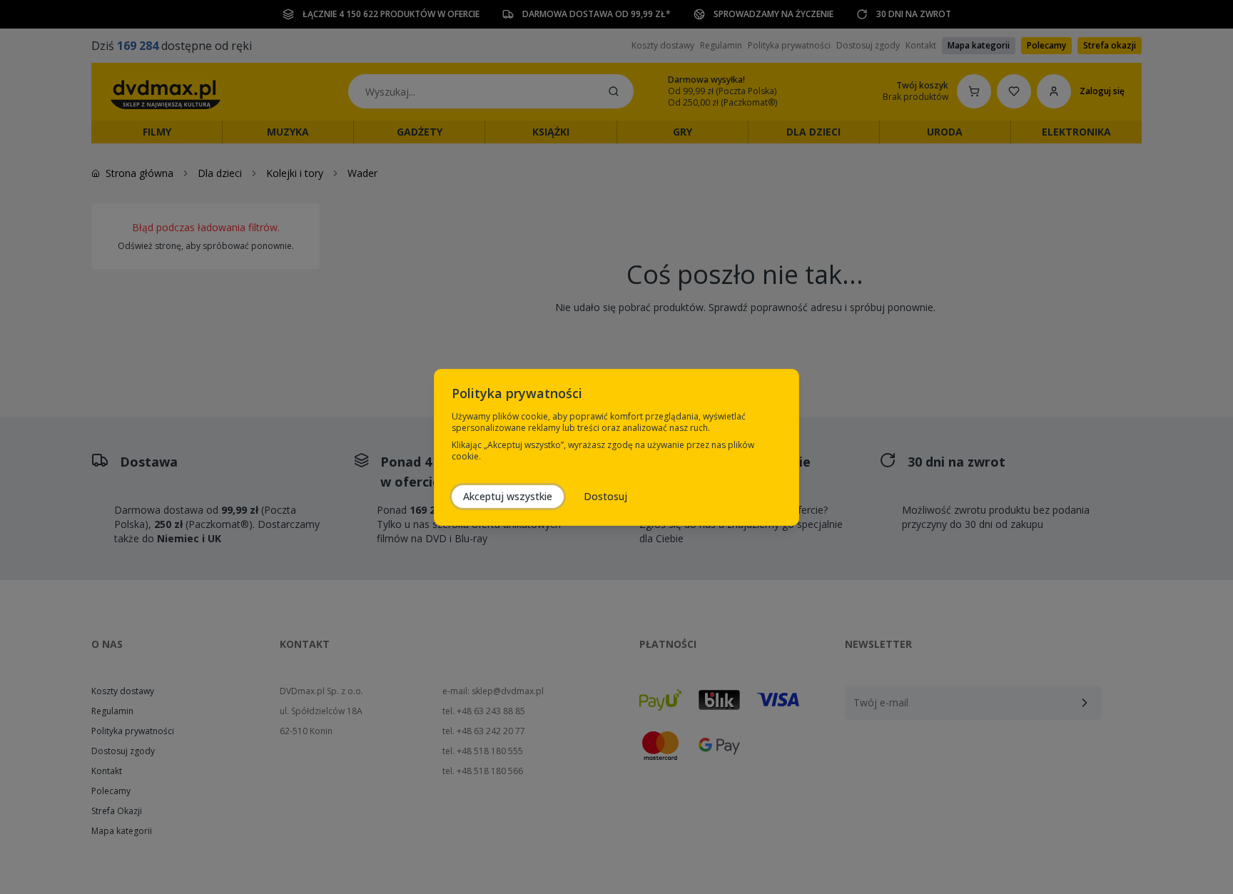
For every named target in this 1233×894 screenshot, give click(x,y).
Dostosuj (605, 496)
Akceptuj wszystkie (507, 496)
